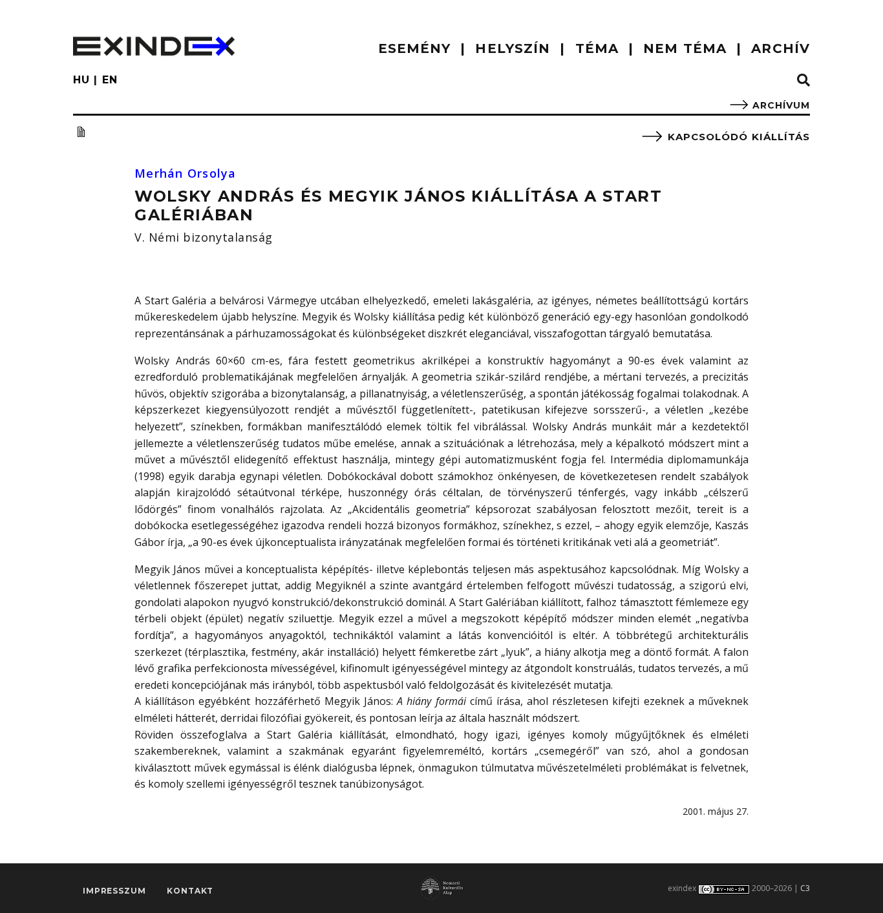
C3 (805, 888)
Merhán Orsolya (185, 173)
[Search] (803, 81)
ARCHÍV (780, 48)
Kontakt (190, 891)
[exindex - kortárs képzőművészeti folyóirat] (154, 46)
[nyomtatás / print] (81, 132)
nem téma (685, 48)
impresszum (114, 891)
